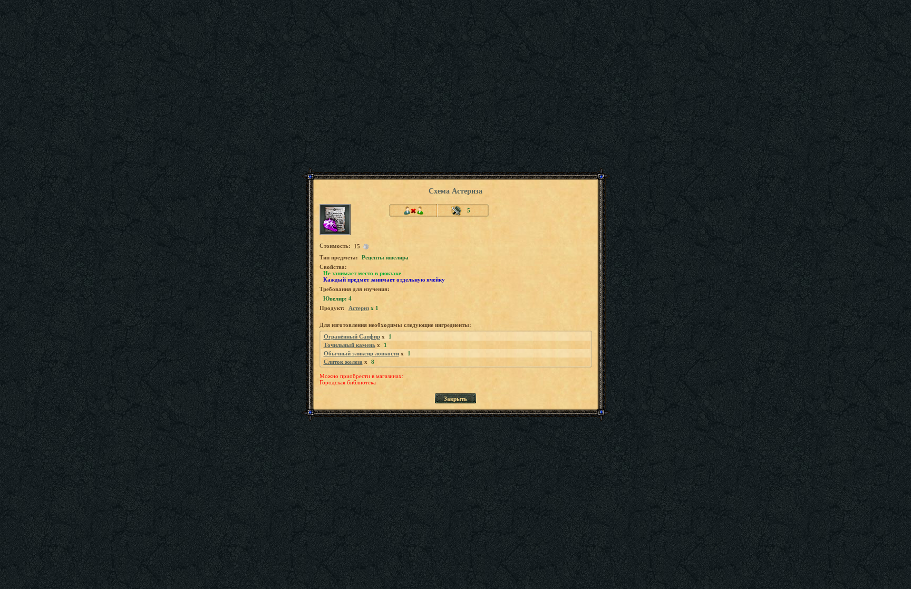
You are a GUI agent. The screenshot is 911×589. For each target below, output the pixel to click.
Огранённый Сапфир (352, 336)
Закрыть (455, 398)
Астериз (358, 308)
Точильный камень (349, 345)
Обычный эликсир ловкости (361, 353)
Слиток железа (343, 362)
